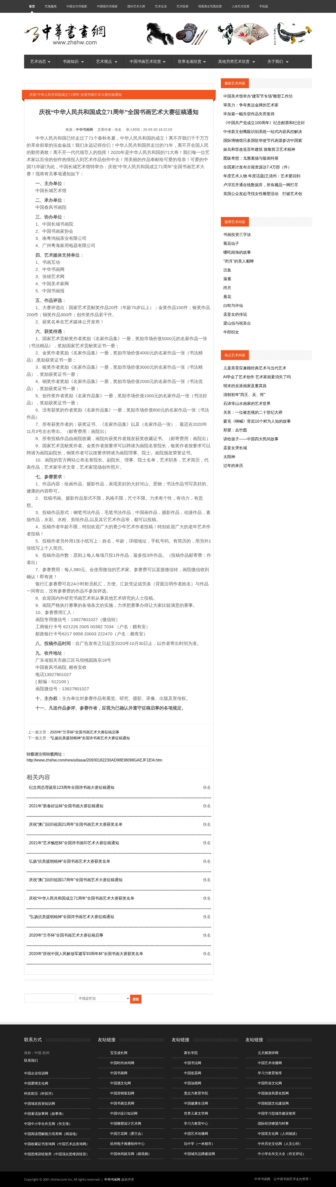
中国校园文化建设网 (273, 1103)
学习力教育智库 (270, 1073)
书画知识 (71, 61)
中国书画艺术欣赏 (145, 61)
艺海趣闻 (51, 6)
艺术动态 (38, 61)
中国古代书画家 (76, 6)
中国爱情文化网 (36, 1083)
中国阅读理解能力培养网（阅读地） (51, 1134)
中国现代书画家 (107, 6)
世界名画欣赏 (189, 61)
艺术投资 (182, 6)
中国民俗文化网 (270, 1083)
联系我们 (31, 1060)
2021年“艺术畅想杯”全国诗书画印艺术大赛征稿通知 (74, 843)
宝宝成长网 (118, 1053)
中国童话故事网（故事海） (44, 1114)
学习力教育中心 (196, 1123)
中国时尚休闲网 (122, 1063)
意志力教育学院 (196, 1093)
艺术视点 (104, 61)
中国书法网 (192, 1063)
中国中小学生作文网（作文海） (48, 1124)
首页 (32, 6)
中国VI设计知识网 (123, 1113)
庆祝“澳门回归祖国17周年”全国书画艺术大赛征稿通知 (75, 880)
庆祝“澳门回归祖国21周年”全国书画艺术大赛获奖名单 (75, 824)
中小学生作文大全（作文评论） (282, 1154)
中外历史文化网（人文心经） (280, 1144)
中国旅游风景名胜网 (273, 1093)
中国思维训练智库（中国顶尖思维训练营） (57, 1154)
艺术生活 (161, 6)
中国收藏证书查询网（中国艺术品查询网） (57, 1144)
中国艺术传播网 (196, 1134)
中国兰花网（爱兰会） (127, 1134)
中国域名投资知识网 (39, 1103)
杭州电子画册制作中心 (127, 1144)
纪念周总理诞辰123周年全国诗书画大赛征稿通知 (71, 787)
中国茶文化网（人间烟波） (278, 1134)
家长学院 (191, 1053)
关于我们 (275, 61)
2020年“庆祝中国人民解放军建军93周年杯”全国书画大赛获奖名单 (86, 954)
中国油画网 (192, 1083)
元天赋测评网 (268, 1053)
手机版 (263, 6)
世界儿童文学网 (196, 1113)
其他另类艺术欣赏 (234, 61)
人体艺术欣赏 (240, 6)
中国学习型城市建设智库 (277, 1113)
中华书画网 (84, 130)
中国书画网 (118, 1073)
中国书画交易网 (122, 1103)
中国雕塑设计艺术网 (125, 1123)
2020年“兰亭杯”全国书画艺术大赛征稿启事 (84, 732)
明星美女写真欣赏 (210, 6)
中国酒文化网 (120, 1083)
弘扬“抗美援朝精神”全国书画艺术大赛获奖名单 (69, 861)
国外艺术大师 (136, 6)
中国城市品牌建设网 (199, 1154)
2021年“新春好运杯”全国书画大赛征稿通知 (66, 806)
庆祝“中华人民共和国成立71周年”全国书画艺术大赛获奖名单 (81, 898)
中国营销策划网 (122, 1093)
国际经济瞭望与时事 (273, 1123)
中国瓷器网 (192, 1073)
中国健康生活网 (196, 1103)
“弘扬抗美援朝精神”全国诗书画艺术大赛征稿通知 (90, 738)
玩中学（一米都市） (199, 1144)
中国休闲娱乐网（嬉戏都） (131, 1154)
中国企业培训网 (36, 1073)
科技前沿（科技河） (39, 1093)
